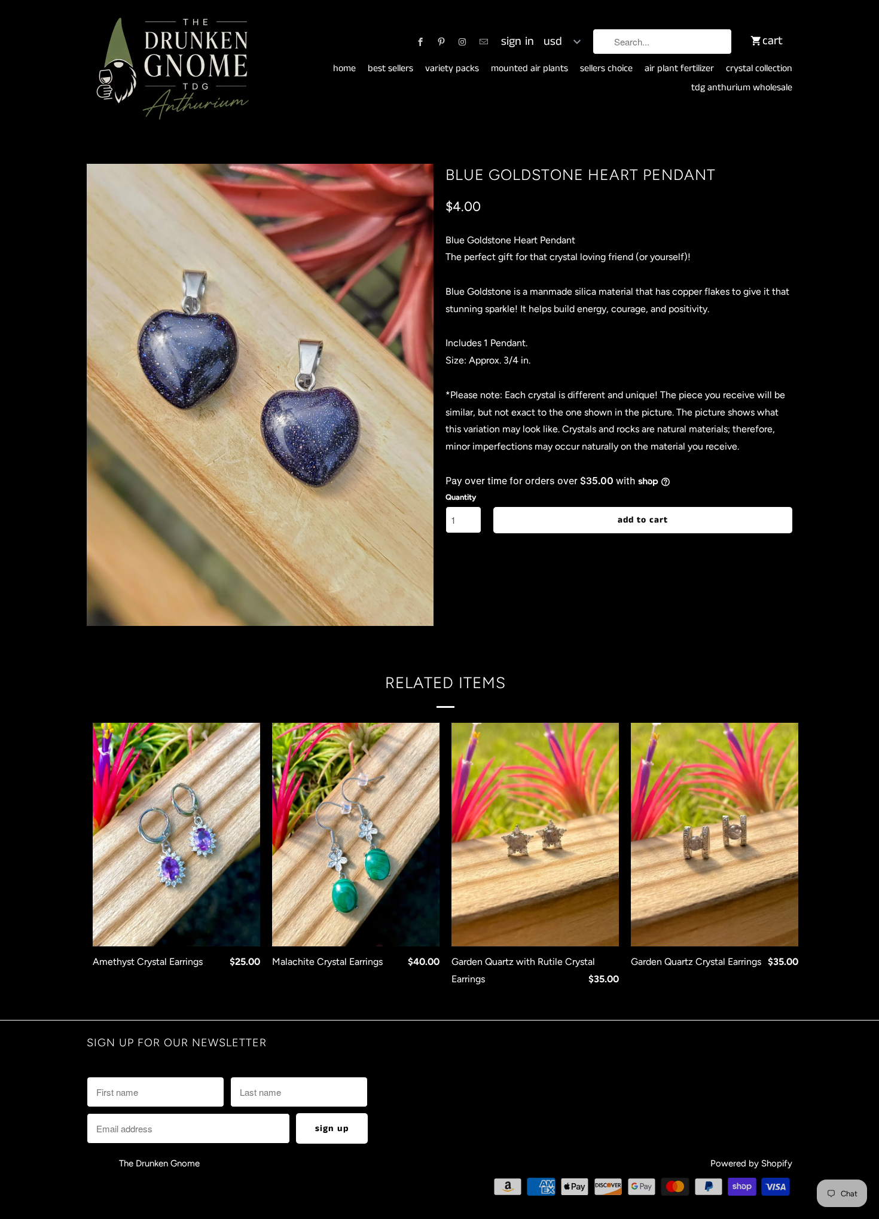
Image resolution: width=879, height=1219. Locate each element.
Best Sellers (390, 68)
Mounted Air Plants (529, 68)
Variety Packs (452, 68)
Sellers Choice (606, 68)
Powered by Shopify (751, 1163)
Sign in (517, 41)
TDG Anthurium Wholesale (741, 87)
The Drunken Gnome (160, 1163)
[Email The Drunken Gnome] (484, 41)
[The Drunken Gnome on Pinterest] (441, 41)
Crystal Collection (759, 68)
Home (344, 68)
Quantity (460, 497)
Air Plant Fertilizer (679, 68)
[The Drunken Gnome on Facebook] (420, 41)
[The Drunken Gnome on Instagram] (462, 41)
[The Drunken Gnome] (170, 69)
